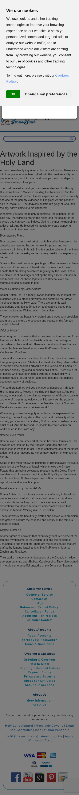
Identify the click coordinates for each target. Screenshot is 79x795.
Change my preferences (46, 94)
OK (13, 94)
